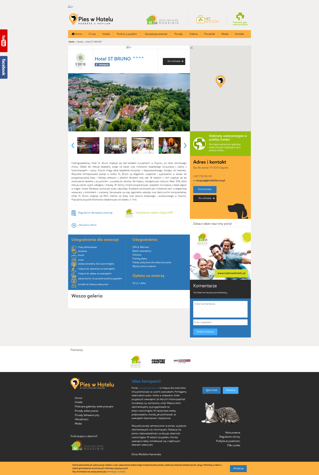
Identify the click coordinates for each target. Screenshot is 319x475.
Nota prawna (232, 432)
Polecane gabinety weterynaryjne (94, 406)
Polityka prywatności (228, 441)
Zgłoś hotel (211, 390)
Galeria (193, 34)
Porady (178, 34)
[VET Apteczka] (208, 19)
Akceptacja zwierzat (156, 34)
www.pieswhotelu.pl (149, 387)
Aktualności (81, 419)
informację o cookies (115, 471)
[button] (220, 81)
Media (224, 34)
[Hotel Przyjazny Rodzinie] (162, 19)
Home (78, 34)
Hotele (106, 34)
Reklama (230, 390)
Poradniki (209, 34)
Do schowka (174, 61)
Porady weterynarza (86, 411)
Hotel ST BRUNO (94, 41)
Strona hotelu (205, 189)
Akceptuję (238, 468)
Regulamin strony (229, 436)
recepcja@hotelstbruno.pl (210, 180)
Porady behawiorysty (87, 415)
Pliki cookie (233, 445)
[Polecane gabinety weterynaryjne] (240, 19)
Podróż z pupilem (127, 34)
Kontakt (239, 34)
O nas (92, 34)
